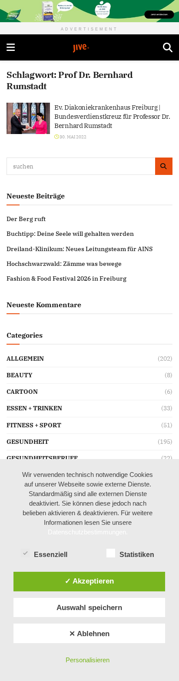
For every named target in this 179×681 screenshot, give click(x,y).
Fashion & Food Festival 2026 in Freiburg (66, 278)
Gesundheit (28, 442)
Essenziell (50, 554)
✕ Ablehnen (89, 633)
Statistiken (136, 554)
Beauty (20, 375)
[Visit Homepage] (89, 48)
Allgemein (25, 358)
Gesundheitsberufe (42, 458)
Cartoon (22, 392)
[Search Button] (167, 47)
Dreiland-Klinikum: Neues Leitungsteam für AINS (79, 249)
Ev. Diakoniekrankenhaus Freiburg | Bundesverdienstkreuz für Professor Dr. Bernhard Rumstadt (112, 116)
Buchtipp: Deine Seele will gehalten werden (70, 234)
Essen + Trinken (34, 408)
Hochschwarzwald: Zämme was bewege (64, 264)
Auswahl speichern (89, 607)
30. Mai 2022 (72, 137)
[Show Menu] (11, 47)
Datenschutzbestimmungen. (88, 532)
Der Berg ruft (26, 219)
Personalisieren (87, 660)
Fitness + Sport (34, 425)
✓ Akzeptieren (89, 581)
